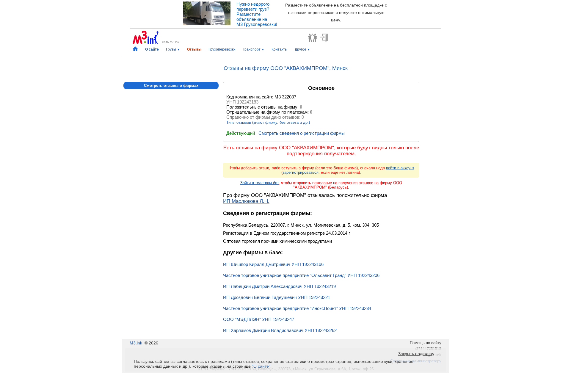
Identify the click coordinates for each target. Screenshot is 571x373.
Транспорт (253, 49)
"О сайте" (261, 366)
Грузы (173, 49)
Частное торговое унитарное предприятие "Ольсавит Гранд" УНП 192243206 (301, 275)
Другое (302, 49)
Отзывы (194, 49)
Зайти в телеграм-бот (259, 183)
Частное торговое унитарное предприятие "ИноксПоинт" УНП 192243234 (297, 308)
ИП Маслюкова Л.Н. (246, 201)
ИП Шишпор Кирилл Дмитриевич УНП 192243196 (273, 264)
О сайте (152, 49)
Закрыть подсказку (416, 353)
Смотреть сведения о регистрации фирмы (301, 133)
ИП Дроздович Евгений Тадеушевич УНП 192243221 (276, 297)
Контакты (280, 49)
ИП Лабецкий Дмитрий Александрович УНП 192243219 (279, 286)
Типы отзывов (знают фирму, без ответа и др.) (268, 122)
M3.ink (136, 343)
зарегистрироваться (301, 172)
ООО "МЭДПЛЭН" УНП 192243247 (258, 319)
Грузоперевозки (222, 49)
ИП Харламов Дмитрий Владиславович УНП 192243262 (280, 330)
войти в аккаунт (400, 168)
